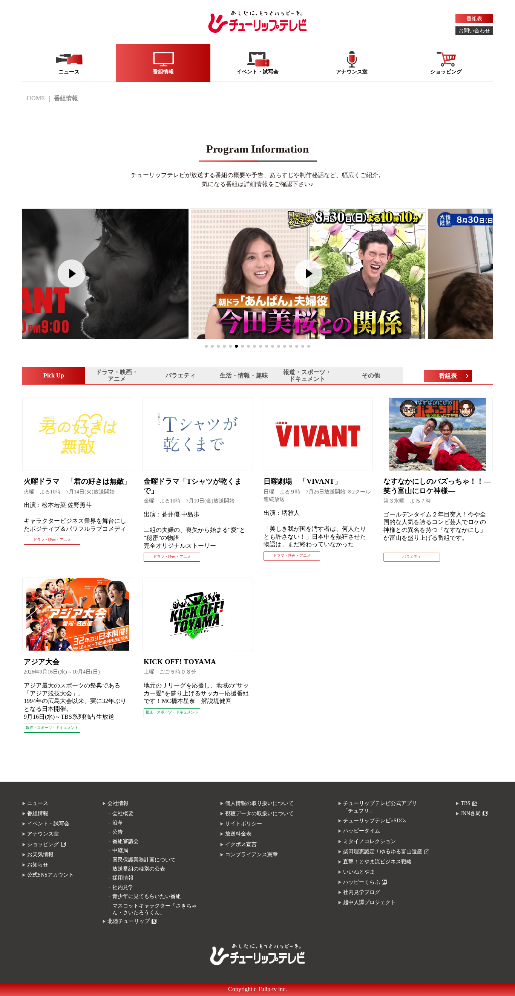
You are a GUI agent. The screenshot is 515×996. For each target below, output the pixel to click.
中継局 (120, 850)
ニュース (37, 803)
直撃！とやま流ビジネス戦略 (377, 862)
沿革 (117, 823)
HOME (36, 98)
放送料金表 (238, 834)
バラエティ (181, 375)
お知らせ (37, 865)
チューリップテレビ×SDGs (374, 820)
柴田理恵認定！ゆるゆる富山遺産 (382, 851)
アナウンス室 (43, 834)
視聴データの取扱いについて (259, 813)
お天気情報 (40, 854)
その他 (371, 375)
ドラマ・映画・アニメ (117, 375)
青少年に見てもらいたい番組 (146, 896)
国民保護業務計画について (144, 860)
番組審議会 (125, 841)
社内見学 (122, 887)
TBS (466, 803)
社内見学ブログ (361, 892)
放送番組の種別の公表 (138, 869)
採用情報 (122, 878)
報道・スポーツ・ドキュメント (307, 375)
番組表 (474, 18)
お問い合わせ (474, 31)
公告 (117, 832)
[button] (206, 346)
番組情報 (37, 813)
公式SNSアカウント (50, 875)
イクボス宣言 (241, 844)
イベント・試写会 (48, 823)
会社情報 (118, 803)
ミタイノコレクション (369, 841)
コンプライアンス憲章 (251, 854)
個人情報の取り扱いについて (259, 803)
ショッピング (43, 844)
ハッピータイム (361, 831)
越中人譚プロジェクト (369, 902)
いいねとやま (359, 872)
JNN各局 (471, 813)
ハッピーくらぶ (361, 882)
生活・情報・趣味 (244, 375)
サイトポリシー (243, 823)
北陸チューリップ (128, 921)
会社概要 (122, 813)
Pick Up (53, 375)
